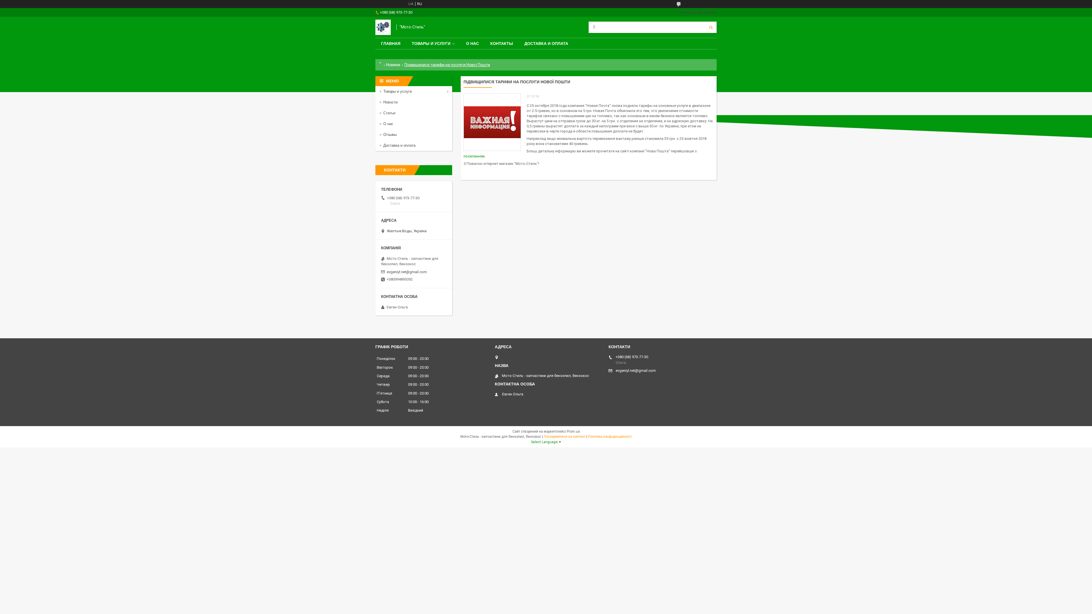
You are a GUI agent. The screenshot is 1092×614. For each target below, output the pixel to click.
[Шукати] (711, 27)
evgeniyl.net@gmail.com (407, 272)
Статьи (389, 113)
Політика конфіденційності (610, 437)
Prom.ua (573, 431)
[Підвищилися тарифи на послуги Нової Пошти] (492, 122)
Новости (390, 102)
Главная (390, 43)
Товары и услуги (431, 43)
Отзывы (390, 134)
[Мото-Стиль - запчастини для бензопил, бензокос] (383, 27)
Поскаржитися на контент (565, 437)
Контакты (501, 43)
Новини (393, 65)
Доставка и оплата (546, 43)
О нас (472, 43)
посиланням (474, 156)
